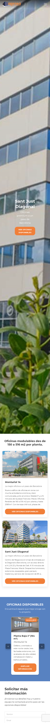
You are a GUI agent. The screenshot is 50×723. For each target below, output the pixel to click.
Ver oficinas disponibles (25, 230)
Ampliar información (25, 667)
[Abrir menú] (45, 4)
